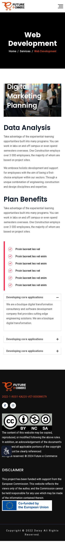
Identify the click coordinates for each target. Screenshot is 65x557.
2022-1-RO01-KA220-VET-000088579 (24, 396)
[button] (32, 297)
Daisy (38, 530)
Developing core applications (24, 297)
